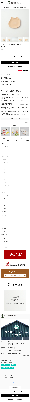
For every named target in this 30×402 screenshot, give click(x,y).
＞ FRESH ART (5, 188)
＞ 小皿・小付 (4, 175)
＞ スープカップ (5, 169)
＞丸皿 (3, 149)
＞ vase (3, 228)
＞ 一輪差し (4, 182)
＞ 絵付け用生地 (5, 231)
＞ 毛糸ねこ (4, 202)
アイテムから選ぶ (5, 146)
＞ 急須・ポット (5, 172)
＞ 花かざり (4, 208)
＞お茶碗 (3, 159)
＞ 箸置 (3, 179)
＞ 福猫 (3, 205)
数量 (2, 49)
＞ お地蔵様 (4, 224)
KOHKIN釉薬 (4, 234)
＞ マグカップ (4, 166)
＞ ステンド (4, 221)
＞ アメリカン (4, 218)
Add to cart (15, 62)
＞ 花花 (3, 211)
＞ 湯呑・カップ (5, 162)
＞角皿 (3, 152)
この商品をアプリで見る (15, 118)
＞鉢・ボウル (4, 156)
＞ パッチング (4, 192)
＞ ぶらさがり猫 (5, 195)
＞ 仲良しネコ (4, 198)
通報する (26, 122)
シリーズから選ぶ (5, 185)
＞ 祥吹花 (4, 215)
